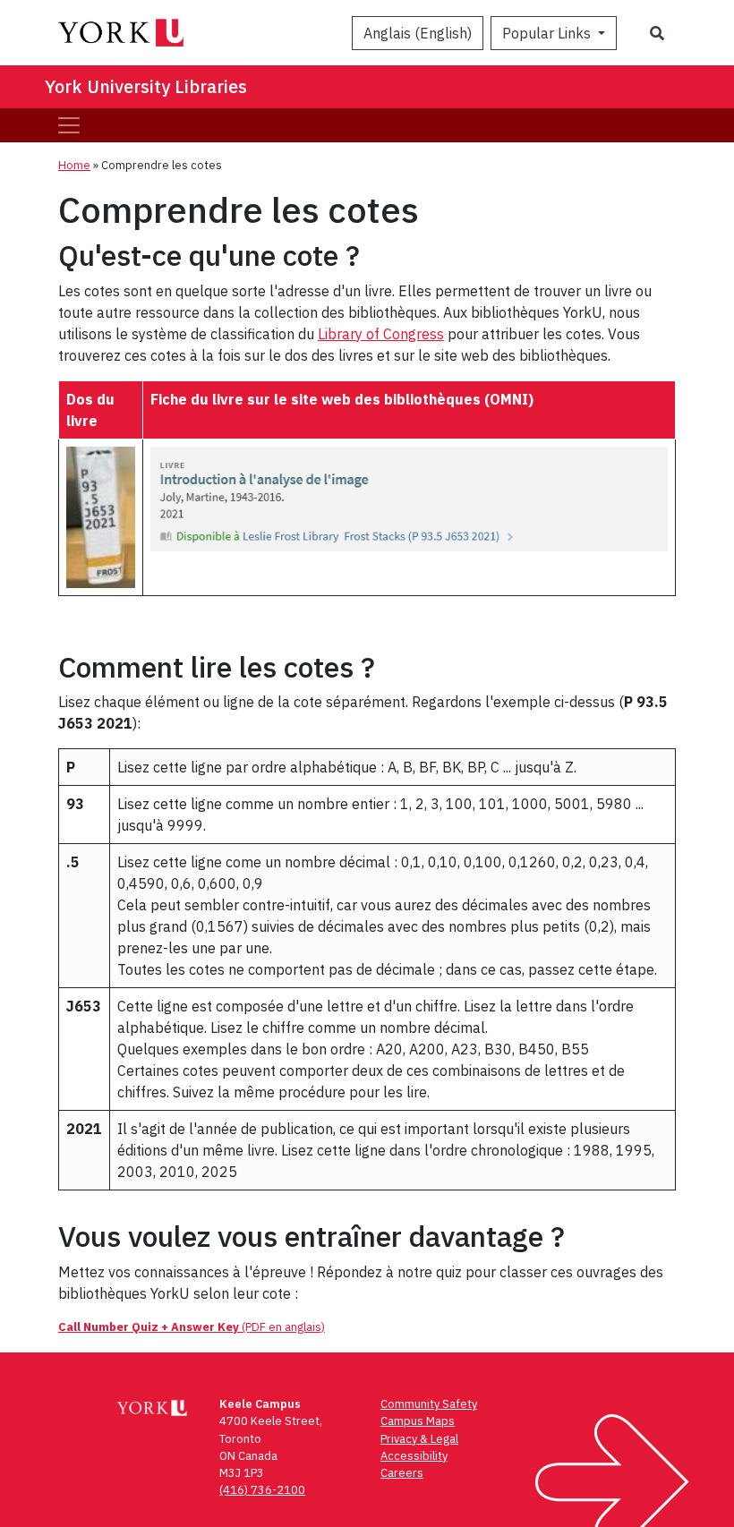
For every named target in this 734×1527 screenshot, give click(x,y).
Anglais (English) (417, 33)
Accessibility (414, 1455)
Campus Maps (417, 1421)
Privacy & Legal (419, 1438)
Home (74, 165)
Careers (401, 1472)
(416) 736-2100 (262, 1489)
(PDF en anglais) (191, 1327)
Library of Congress (381, 334)
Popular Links (548, 33)
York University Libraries (146, 86)
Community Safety (428, 1404)
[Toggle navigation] (69, 125)
